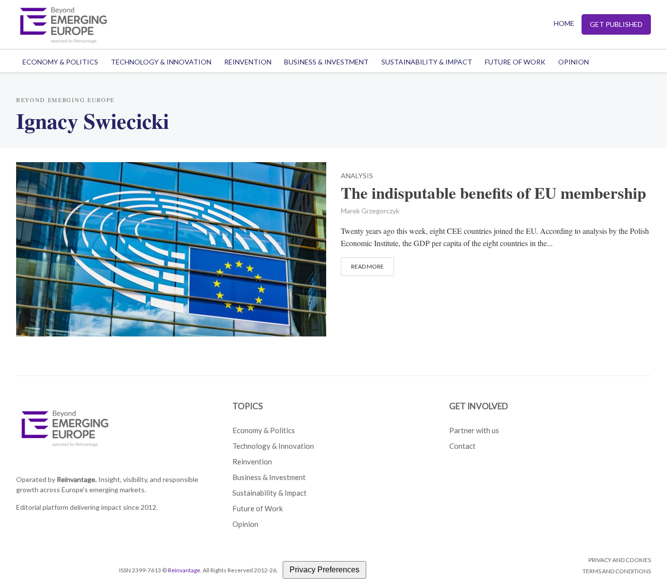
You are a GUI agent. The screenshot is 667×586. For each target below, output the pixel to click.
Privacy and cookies (619, 560)
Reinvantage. (77, 479)
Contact (462, 445)
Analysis (357, 176)
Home (564, 23)
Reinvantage (184, 570)
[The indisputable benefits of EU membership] (171, 248)
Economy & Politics (60, 62)
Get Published (616, 24)
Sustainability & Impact (426, 62)
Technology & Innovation (161, 62)
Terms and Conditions (617, 571)
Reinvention (247, 62)
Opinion (573, 62)
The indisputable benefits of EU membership (493, 193)
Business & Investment (326, 62)
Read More (367, 266)
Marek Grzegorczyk (370, 211)
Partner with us (474, 430)
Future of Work (515, 62)
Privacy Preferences (324, 569)
